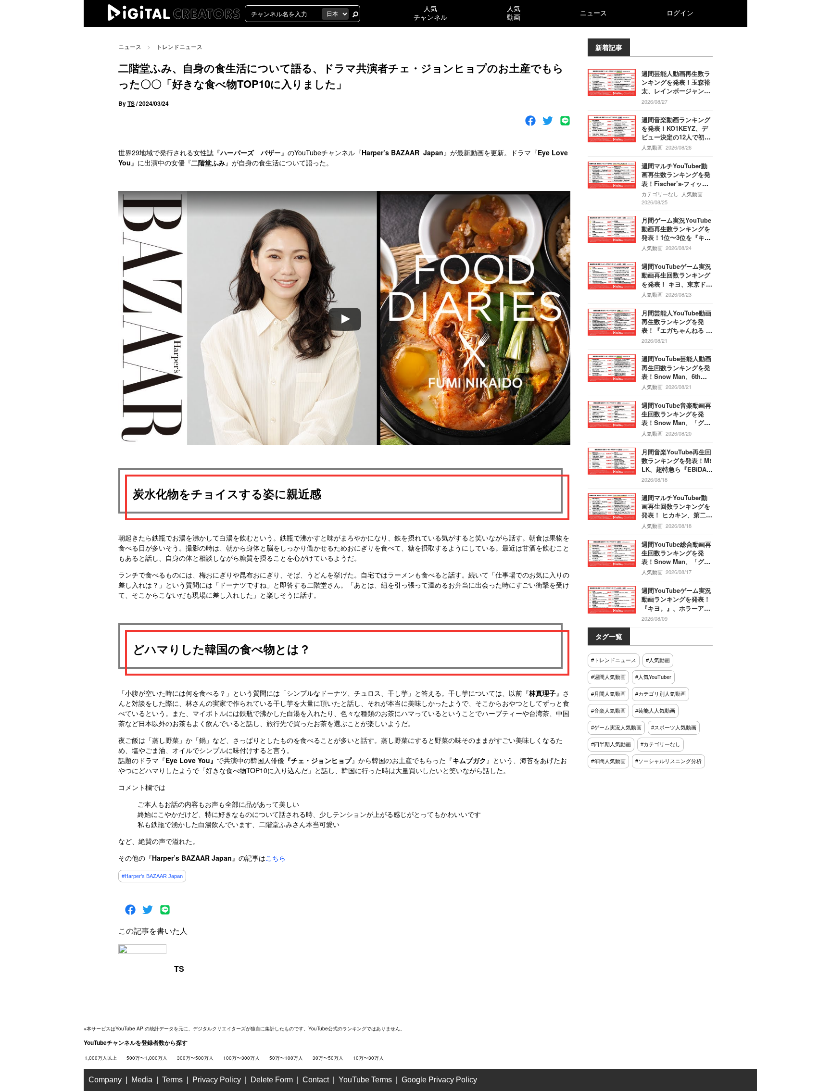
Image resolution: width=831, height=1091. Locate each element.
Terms (172, 1080)
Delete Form (272, 1080)
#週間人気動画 (608, 677)
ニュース (593, 13)
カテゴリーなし (660, 194)
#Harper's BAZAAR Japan (152, 876)
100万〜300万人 (241, 1057)
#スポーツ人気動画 (673, 727)
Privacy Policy (216, 1080)
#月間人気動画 (608, 694)
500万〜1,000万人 (146, 1057)
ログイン (680, 13)
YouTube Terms (365, 1080)
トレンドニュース (179, 46)
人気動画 (652, 147)
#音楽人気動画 (608, 711)
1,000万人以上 (101, 1057)
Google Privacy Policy (439, 1080)
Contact (315, 1080)
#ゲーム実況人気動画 (616, 727)
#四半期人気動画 (611, 744)
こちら (275, 858)
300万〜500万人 (195, 1057)
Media (141, 1080)
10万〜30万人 (368, 1057)
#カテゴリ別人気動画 (660, 694)
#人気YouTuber (653, 677)
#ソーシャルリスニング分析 (668, 761)
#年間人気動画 (608, 761)
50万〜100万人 (286, 1057)
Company (105, 1080)
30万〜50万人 (328, 1057)
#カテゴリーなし (660, 744)
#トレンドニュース (613, 660)
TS (131, 103)
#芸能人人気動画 (655, 711)
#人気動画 (658, 660)
